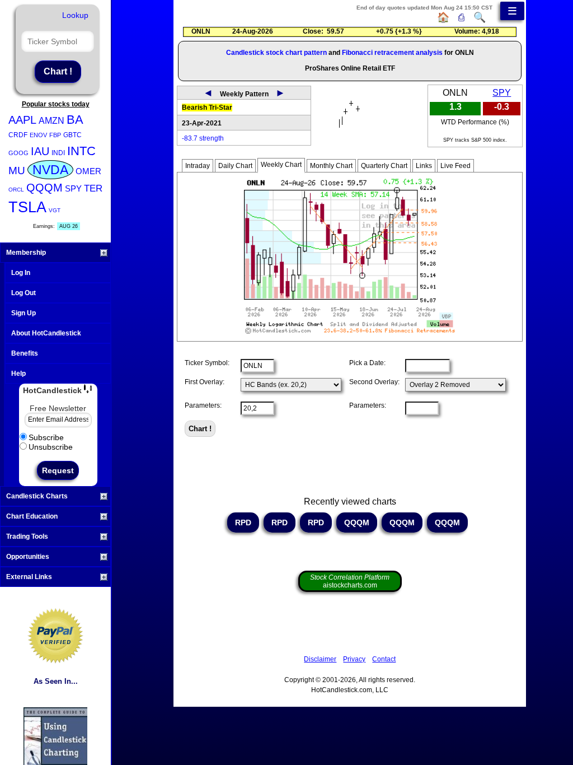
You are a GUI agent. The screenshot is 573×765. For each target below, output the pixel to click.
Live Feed (455, 166)
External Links (29, 577)
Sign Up (23, 313)
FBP (55, 135)
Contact (384, 659)
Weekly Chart (281, 165)
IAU (40, 151)
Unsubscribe (51, 446)
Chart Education (32, 516)
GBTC (72, 135)
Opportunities (27, 557)
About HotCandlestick (46, 333)
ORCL (16, 189)
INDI (58, 153)
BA (75, 120)
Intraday (197, 166)
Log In (20, 273)
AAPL (22, 120)
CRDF (17, 135)
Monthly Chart (331, 166)
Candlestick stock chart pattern (276, 53)
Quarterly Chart (384, 166)
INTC (81, 151)
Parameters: (203, 405)
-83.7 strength (203, 138)
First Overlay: (204, 382)
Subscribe (46, 437)
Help (18, 373)
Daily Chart (235, 166)
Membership (26, 252)
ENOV (38, 135)
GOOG (18, 153)
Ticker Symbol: (207, 363)
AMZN (51, 120)
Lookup (75, 15)
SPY (73, 188)
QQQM (44, 187)
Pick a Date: (367, 363)
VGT (54, 210)
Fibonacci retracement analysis (392, 53)
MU (16, 170)
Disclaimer (320, 659)
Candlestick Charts (37, 496)
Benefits (24, 353)
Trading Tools (27, 536)
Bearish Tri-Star (207, 107)
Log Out (23, 293)
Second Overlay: (374, 382)
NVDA (50, 169)
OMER (88, 171)
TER (93, 188)
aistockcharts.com (349, 581)
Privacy (354, 659)
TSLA (27, 207)
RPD (243, 522)
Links (424, 166)
